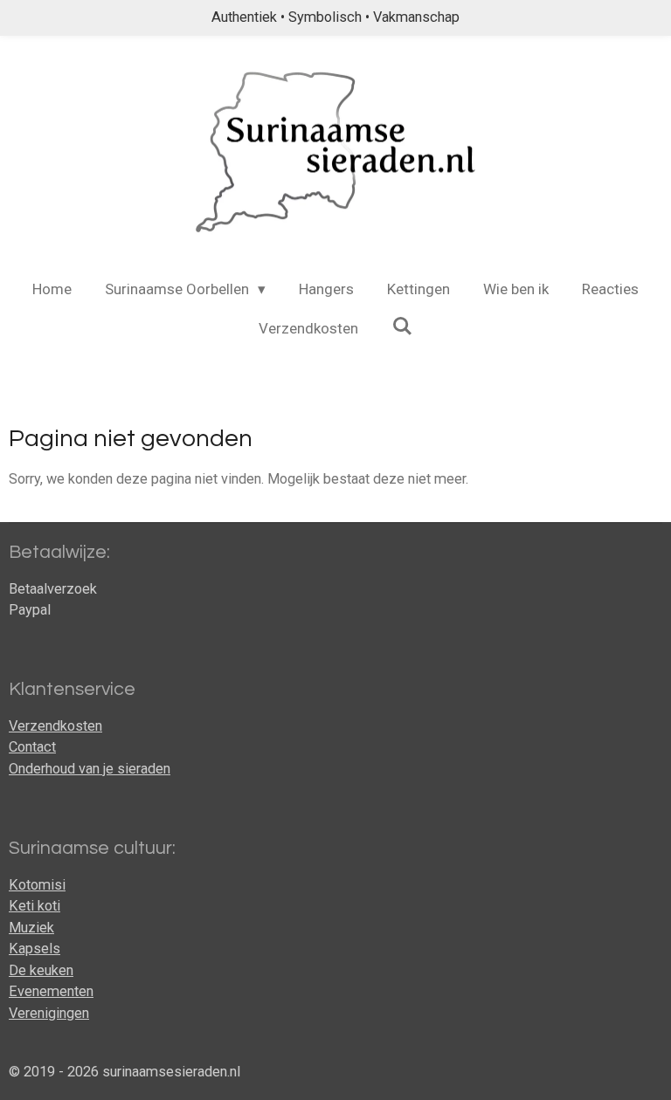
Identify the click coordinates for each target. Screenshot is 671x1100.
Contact (32, 747)
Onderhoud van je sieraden (89, 768)
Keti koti (34, 905)
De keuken (41, 970)
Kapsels (34, 948)
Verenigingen (49, 1013)
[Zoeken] (402, 326)
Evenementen (51, 991)
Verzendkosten (55, 726)
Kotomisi (37, 885)
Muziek (31, 927)
